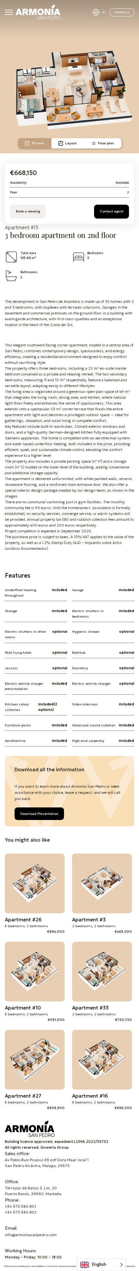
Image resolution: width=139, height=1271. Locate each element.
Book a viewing (28, 211)
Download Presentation (39, 814)
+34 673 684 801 (20, 1206)
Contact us (122, 12)
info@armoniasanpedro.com (31, 1235)
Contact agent (111, 211)
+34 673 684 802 (21, 1212)
